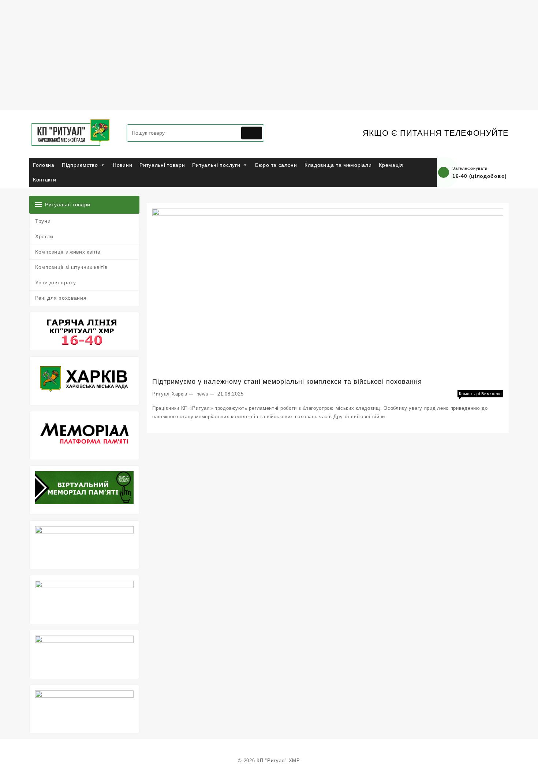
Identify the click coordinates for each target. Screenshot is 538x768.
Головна (44, 165)
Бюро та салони (276, 165)
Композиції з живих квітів (67, 252)
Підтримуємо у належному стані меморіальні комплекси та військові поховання (287, 381)
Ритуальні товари (162, 165)
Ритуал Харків (169, 394)
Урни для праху (55, 282)
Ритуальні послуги (216, 165)
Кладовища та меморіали (338, 165)
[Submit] (251, 133)
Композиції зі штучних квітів (71, 267)
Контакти (44, 180)
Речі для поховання (61, 298)
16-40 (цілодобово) (479, 176)
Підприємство (80, 165)
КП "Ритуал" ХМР (278, 760)
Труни (43, 221)
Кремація (391, 165)
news (203, 394)
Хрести (44, 236)
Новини (122, 165)
